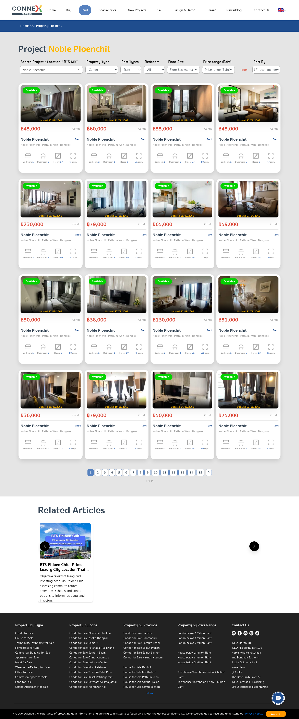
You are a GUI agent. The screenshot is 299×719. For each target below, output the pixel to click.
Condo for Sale (24, 633)
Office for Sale (24, 672)
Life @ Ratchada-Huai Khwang (250, 687)
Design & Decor (184, 10)
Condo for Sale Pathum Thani (141, 643)
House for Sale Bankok (137, 667)
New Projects (137, 10)
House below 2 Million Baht (194, 653)
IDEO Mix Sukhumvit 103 (247, 648)
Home (51, 10)
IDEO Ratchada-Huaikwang (248, 682)
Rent (85, 10)
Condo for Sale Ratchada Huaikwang (91, 648)
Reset (244, 70)
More (149, 693)
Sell (159, 10)
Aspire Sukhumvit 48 (244, 662)
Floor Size (176, 62)
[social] (278, 698)
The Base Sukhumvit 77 (246, 677)
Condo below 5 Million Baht (195, 643)
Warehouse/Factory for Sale (32, 667)
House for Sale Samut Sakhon (141, 687)
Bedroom (152, 62)
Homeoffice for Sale (27, 648)
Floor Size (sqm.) (181, 69)
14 (191, 472)
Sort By (259, 62)
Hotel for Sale (23, 662)
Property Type (97, 62)
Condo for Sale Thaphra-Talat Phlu (90, 672)
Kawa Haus (238, 667)
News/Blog (234, 10)
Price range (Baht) (217, 62)
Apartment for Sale (27, 657)
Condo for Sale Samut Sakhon (141, 653)
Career (211, 10)
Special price (107, 10)
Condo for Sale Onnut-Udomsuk (89, 657)
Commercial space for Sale (31, 677)
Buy (69, 10)
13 (182, 472)
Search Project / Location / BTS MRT (49, 62)
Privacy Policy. (254, 713)
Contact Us (261, 10)
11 (164, 472)
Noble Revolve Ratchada (246, 653)
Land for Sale (23, 682)
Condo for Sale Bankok (137, 633)
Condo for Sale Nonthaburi (140, 638)
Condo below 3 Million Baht (195, 638)
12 (173, 472)
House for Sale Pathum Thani (141, 677)
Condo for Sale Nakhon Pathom (143, 657)
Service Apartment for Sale (31, 687)
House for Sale (24, 638)
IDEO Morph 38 (241, 643)
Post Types (130, 62)
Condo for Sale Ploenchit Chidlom (90, 633)
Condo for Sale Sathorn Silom (87, 653)
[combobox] (51, 70)
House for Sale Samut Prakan (141, 682)
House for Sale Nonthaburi (139, 672)
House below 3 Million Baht (194, 657)
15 (200, 472)
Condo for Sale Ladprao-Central (88, 662)
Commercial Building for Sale (32, 653)
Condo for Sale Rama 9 (83, 643)
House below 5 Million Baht (194, 662)
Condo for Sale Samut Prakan (141, 648)
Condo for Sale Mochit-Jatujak (87, 667)
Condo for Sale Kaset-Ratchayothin (90, 677)
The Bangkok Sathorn (245, 657)
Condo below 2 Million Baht (195, 633)
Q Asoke (237, 672)
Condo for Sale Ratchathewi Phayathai (93, 682)
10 (155, 472)
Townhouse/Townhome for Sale (34, 643)
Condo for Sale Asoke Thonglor (88, 638)
